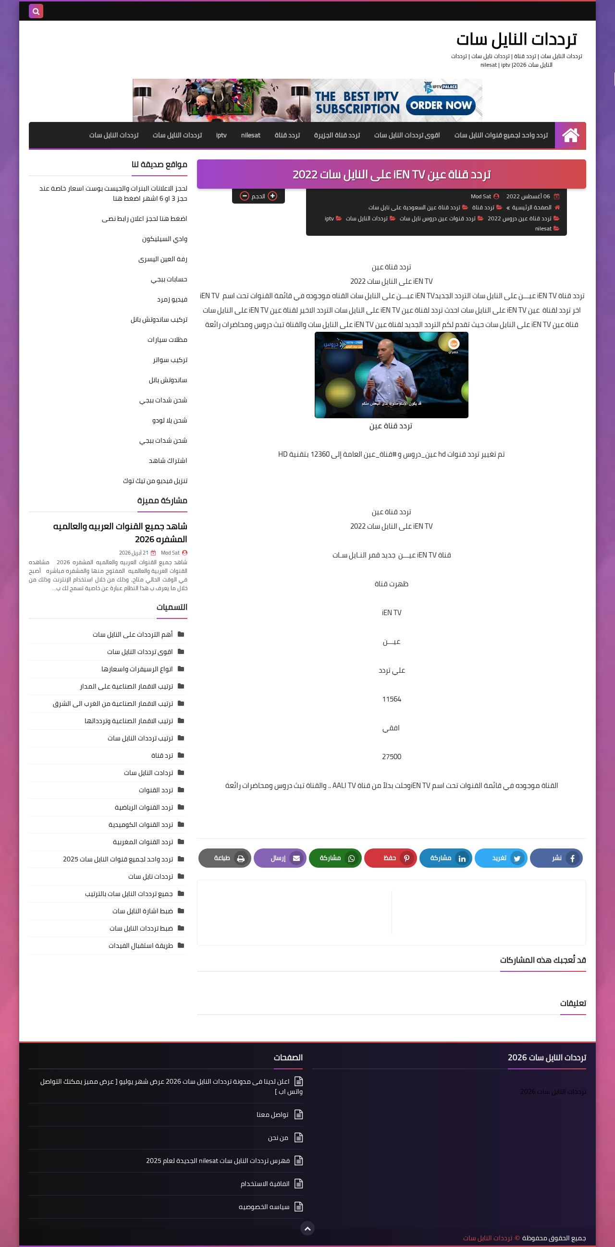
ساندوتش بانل (168, 380)
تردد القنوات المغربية (143, 841)
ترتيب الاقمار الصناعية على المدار (126, 686)
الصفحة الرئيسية (532, 207)
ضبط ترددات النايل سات (141, 928)
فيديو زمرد (172, 299)
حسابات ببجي (169, 279)
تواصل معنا (273, 1114)
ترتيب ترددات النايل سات (140, 738)
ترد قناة (162, 755)
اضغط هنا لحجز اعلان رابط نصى (144, 218)
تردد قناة (287, 135)
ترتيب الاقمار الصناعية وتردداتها (129, 720)
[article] (299, 912)
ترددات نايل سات (150, 876)
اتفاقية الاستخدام (265, 1183)
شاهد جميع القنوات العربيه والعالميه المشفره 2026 (120, 532)
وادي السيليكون (164, 238)
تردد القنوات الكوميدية (141, 824)
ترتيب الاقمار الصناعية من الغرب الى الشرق (113, 703)
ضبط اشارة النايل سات (142, 911)
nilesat (250, 135)
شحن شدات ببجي (163, 400)
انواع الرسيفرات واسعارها (137, 669)
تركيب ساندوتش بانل (159, 319)
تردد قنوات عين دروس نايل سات (438, 218)
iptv (221, 135)
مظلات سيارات (167, 339)
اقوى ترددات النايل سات (407, 135)
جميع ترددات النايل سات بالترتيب (129, 893)
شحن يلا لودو (169, 420)
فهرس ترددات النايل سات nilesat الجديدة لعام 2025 (218, 1160)
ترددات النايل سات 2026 (553, 1091)
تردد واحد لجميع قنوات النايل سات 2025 (118, 859)
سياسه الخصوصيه (264, 1206)
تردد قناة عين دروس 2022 (520, 218)
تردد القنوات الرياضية (144, 807)
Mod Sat (170, 552)
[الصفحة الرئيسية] (570, 135)
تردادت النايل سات (148, 772)
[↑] (307, 1228)
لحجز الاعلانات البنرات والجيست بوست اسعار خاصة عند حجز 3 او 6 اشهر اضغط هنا (113, 193)
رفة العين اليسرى (162, 259)
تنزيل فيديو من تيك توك (155, 480)
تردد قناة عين (391, 267)
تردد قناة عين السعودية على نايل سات (414, 207)
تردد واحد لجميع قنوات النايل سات (501, 135)
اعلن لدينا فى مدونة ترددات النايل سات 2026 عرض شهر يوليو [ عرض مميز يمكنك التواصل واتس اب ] (171, 1087)
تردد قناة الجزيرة (337, 135)
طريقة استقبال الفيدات (141, 945)
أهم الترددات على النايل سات (133, 634)
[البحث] (36, 11)
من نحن (279, 1137)
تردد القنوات (156, 790)
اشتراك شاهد (168, 460)
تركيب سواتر (170, 359)
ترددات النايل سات (516, 38)
